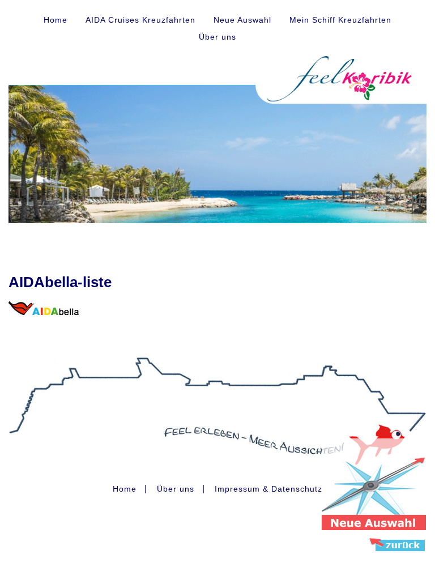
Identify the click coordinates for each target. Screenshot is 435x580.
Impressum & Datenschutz (268, 488)
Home (55, 19)
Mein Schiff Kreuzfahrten (340, 19)
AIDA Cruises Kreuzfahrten (140, 19)
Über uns (217, 36)
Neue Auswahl (242, 19)
